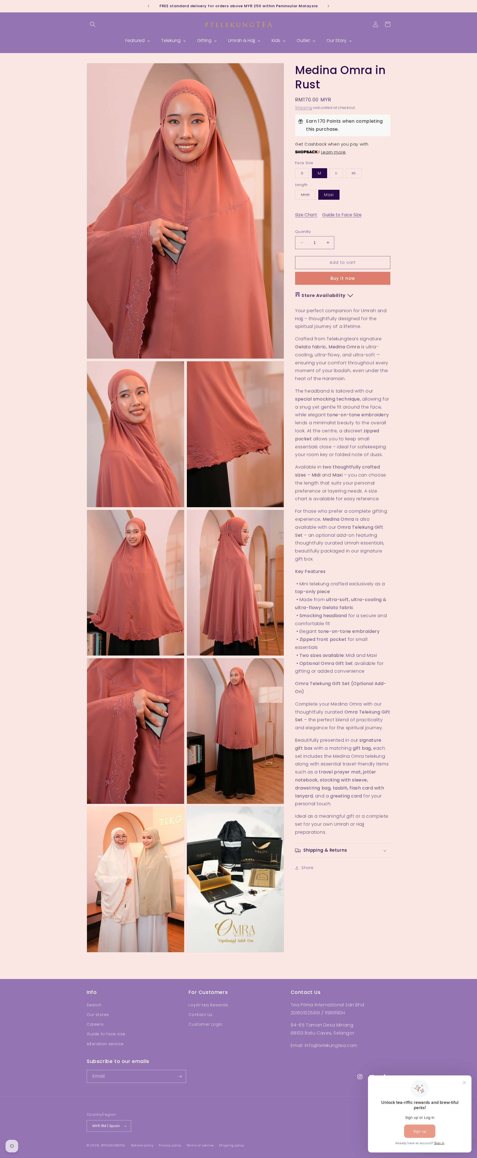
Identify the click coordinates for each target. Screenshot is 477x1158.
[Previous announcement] (148, 6)
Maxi (329, 195)
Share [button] (307, 867)
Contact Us (200, 1014)
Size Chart (306, 215)
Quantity (303, 231)
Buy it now (342, 278)
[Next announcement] (328, 6)
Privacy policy (170, 1145)
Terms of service (200, 1145)
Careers (95, 1024)
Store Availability (323, 295)
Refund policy (142, 1145)
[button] (93, 24)
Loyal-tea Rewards (208, 1005)
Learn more (333, 152)
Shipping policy (232, 1145)
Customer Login (205, 1024)
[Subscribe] (180, 1076)
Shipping (303, 107)
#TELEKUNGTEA (113, 1145)
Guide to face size (106, 1034)
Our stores (98, 1014)
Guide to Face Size (342, 215)
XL (357, 174)
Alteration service (105, 1043)
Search (94, 1005)
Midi (308, 196)
